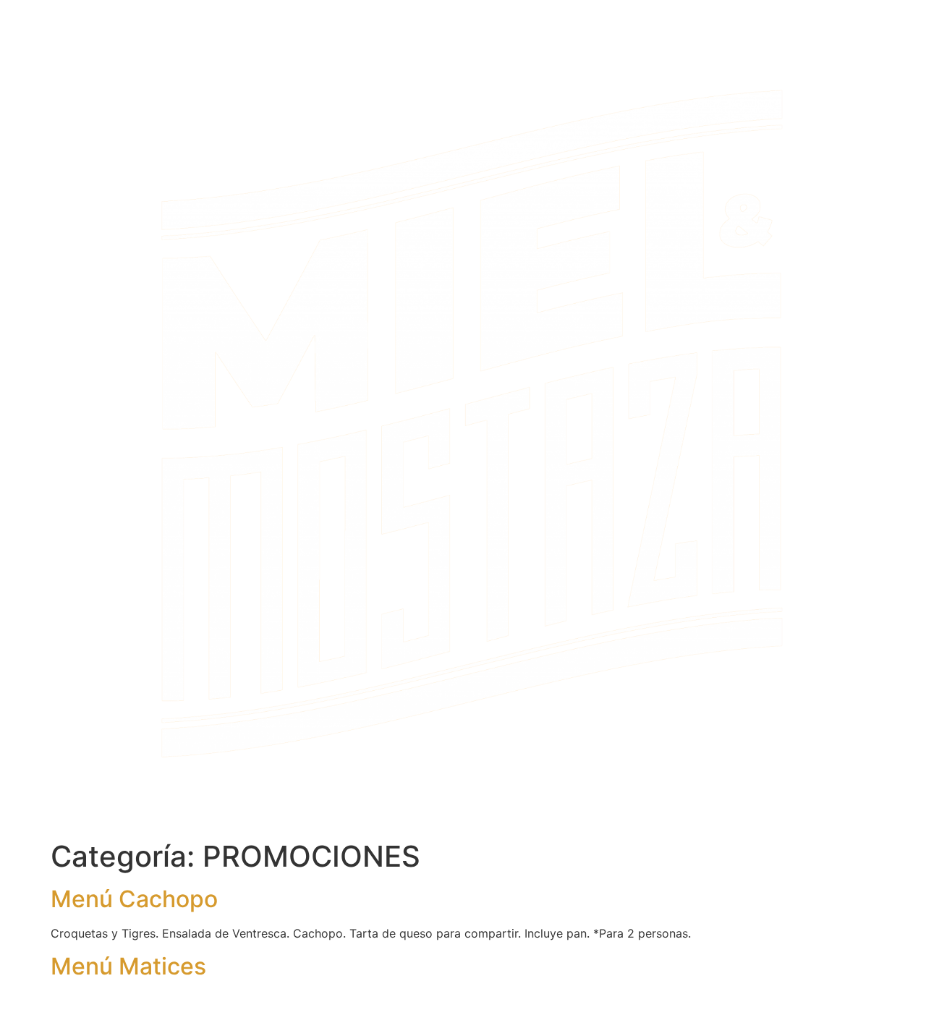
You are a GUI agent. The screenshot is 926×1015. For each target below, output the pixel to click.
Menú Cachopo (134, 899)
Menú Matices (128, 966)
